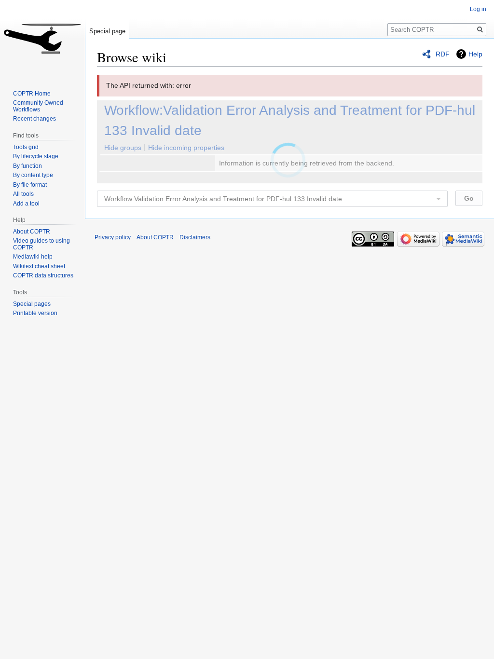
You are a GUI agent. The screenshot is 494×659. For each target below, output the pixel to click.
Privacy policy (113, 237)
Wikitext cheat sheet (39, 266)
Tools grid (26, 147)
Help (475, 54)
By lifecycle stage (35, 156)
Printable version (35, 313)
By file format (30, 184)
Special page (107, 31)
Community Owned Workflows (38, 106)
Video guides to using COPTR (41, 244)
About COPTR (31, 231)
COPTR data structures (43, 275)
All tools (23, 194)
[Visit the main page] (42, 38)
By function (27, 166)
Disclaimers (194, 237)
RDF (443, 54)
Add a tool (26, 203)
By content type (33, 175)
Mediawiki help (33, 256)
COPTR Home (32, 93)
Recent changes (34, 118)
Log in (478, 9)
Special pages (32, 304)
